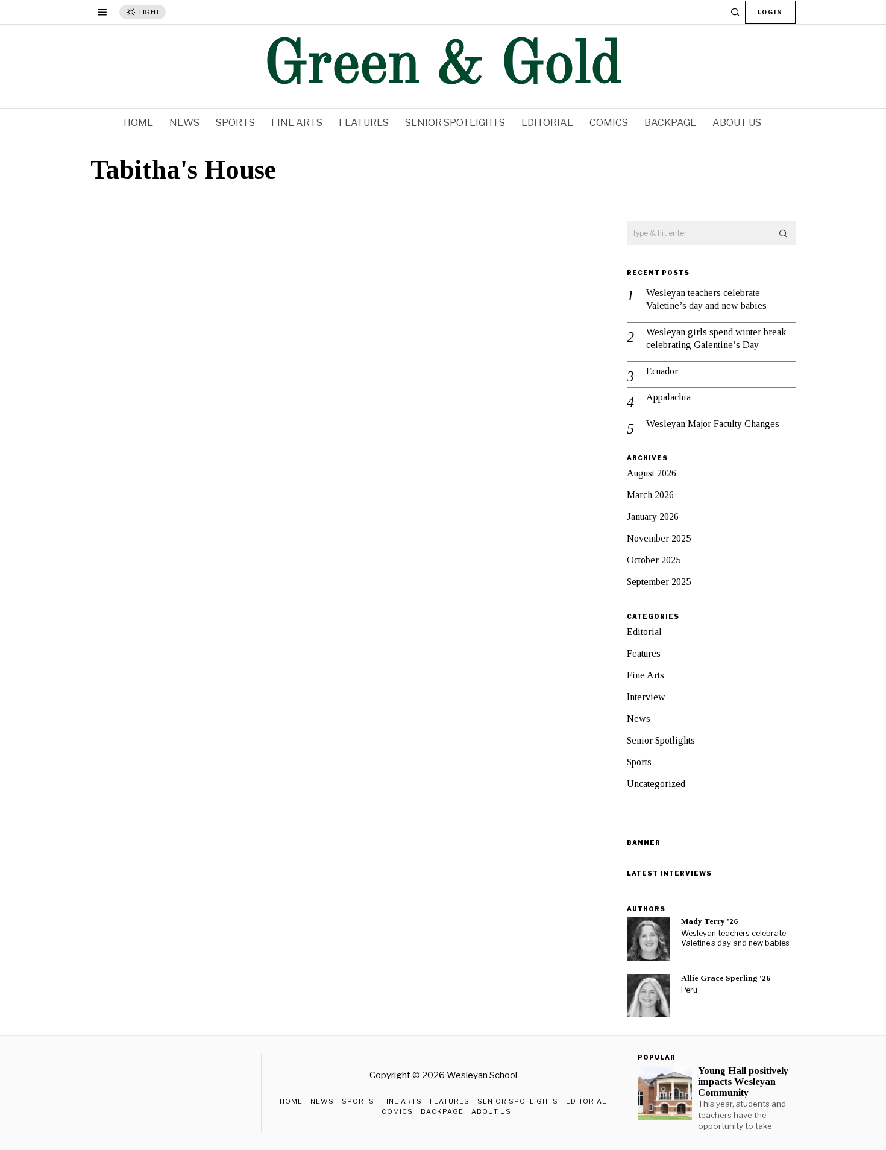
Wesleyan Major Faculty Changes (712, 424)
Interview (646, 697)
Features (644, 653)
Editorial (644, 632)
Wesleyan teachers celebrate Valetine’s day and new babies (706, 299)
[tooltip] (648, 939)
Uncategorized (656, 784)
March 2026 (650, 495)
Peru (689, 989)
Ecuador (662, 371)
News (638, 718)
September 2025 (659, 582)
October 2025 (653, 560)
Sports (639, 762)
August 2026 (651, 473)
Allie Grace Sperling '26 (725, 977)
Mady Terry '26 (709, 921)
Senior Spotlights (661, 740)
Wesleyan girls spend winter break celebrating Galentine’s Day (716, 338)
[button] (783, 233)
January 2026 (653, 516)
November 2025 (659, 538)
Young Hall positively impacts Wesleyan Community (743, 1082)
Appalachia (668, 397)
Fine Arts (645, 675)
